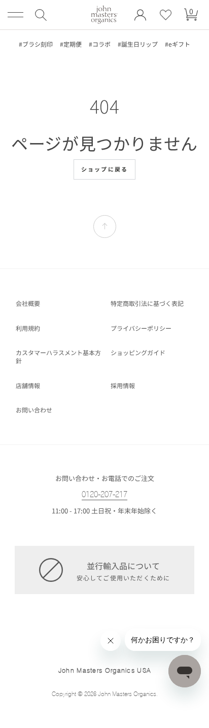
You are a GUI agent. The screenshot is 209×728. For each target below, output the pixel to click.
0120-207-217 (104, 494)
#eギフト (177, 44)
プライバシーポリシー (141, 328)
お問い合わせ (34, 410)
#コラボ (100, 44)
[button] (40, 14)
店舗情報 (28, 386)
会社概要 (28, 303)
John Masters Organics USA (104, 670)
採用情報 (123, 386)
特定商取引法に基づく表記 (147, 303)
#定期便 (71, 44)
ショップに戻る (104, 169)
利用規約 (28, 328)
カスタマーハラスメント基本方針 (58, 356)
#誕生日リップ (138, 44)
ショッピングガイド (138, 353)
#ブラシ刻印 (36, 44)
